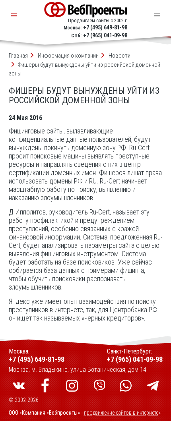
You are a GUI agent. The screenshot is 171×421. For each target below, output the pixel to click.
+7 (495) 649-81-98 (105, 27)
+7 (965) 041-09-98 (105, 35)
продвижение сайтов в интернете (121, 412)
